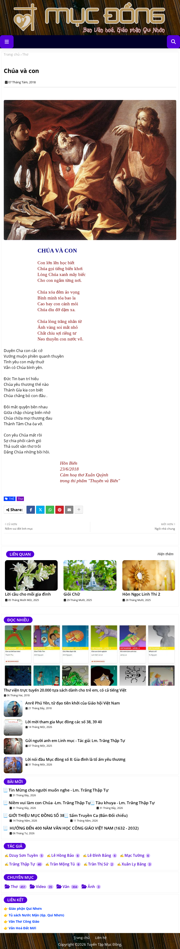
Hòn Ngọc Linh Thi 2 (141, 594)
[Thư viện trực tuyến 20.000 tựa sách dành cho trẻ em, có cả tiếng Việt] (90, 655)
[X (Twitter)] (40, 510)
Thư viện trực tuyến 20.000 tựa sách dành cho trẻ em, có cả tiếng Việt (65, 690)
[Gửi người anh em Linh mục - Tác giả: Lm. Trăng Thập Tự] (13, 746)
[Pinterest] (59, 510)
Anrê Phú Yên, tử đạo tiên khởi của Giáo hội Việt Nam (72, 703)
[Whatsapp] (50, 510)
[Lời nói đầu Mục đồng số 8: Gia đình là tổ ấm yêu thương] (13, 765)
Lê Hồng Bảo (65, 855)
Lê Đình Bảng (101, 855)
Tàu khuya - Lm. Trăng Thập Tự (125, 802)
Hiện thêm (165, 554)
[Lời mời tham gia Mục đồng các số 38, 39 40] (13, 727)
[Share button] (79, 510)
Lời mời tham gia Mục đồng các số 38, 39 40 (63, 721)
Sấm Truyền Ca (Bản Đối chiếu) (98, 815)
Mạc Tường (136, 855)
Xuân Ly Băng (136, 864)
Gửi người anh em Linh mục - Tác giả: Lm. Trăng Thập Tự (75, 740)
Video (44, 886)
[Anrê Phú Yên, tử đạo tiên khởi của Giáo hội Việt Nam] (13, 708)
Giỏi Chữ (72, 594)
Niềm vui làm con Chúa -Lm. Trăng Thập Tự (50, 802)
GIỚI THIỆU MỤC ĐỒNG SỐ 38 (36, 815)
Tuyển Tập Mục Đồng (104, 944)
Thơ (25, 54)
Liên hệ (101, 937)
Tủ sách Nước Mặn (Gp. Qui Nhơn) (36, 915)
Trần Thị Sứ (100, 864)
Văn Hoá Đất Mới (22, 928)
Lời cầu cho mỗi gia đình (28, 594)
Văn (70, 886)
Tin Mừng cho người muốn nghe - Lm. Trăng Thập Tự (59, 790)
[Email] (69, 510)
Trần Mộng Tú (64, 864)
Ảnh (93, 886)
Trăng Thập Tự (25, 864)
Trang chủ (12, 54)
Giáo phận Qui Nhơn (25, 908)
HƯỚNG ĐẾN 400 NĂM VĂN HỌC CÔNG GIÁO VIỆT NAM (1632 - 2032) (74, 828)
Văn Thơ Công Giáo (24, 921)
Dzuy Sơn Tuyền (25, 855)
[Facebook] (30, 510)
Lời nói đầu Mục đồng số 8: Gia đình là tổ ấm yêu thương (75, 759)
